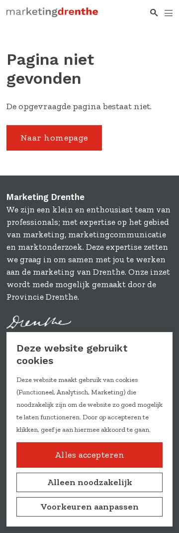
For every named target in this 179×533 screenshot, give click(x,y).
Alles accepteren (89, 454)
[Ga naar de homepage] (52, 12)
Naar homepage (54, 137)
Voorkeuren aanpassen (89, 506)
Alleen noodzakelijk (89, 482)
